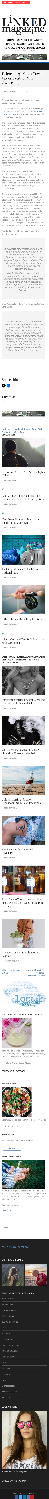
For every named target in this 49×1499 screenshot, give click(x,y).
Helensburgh (18, 429)
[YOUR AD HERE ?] (24, 1469)
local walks (7, 1368)
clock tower (7, 429)
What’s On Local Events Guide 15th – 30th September (23, 641)
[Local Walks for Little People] (36, 1275)
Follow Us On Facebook (15, 1247)
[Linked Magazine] (13, 1275)
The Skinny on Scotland (16, 2)
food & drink (7, 1339)
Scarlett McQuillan (12, 961)
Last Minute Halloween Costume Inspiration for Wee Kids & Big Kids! (23, 497)
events (5, 1328)
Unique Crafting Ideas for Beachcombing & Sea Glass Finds (21, 801)
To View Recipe (11, 1126)
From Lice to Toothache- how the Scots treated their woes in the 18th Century (22, 902)
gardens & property (10, 1345)
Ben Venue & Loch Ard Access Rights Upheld (23, 473)
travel (5, 1380)
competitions (8, 1316)
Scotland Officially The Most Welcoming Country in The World (35, 973)
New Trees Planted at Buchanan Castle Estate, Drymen (20, 520)
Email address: (8, 1141)
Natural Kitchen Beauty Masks (18, 1063)
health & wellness (10, 1351)
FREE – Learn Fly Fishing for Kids (22, 619)
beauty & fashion (9, 1310)
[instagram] (24, 7)
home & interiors (9, 1357)
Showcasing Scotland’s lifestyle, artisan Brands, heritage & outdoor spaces (24, 43)
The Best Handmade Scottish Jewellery (18, 851)
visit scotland (18, 432)
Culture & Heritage (10, 1322)
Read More (6, 1211)
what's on (6, 1398)
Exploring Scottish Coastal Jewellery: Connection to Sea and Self (23, 701)
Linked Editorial (10, 92)
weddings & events (10, 1392)
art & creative (8, 1299)
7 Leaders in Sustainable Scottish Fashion (21, 954)
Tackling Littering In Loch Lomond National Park (22, 570)
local (27, 92)
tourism (27, 429)
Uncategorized (8, 1386)
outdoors (6, 1374)
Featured (6, 1334)
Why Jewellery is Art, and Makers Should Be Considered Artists (21, 751)
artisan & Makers (9, 1304)
